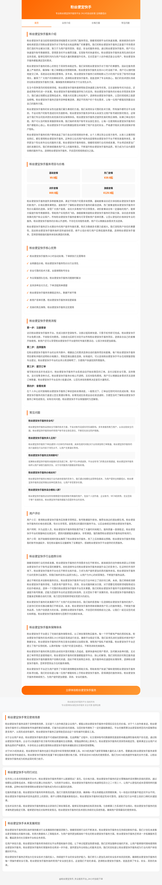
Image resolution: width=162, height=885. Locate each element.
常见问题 (125, 23)
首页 (36, 23)
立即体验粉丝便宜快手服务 (81, 690)
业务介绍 (66, 23)
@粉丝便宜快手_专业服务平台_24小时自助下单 (81, 879)
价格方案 (96, 23)
